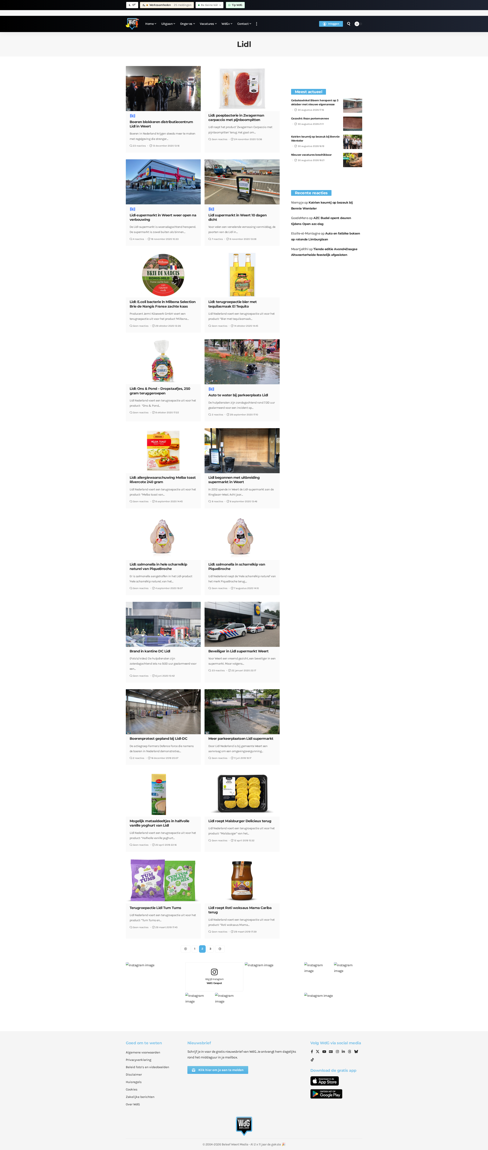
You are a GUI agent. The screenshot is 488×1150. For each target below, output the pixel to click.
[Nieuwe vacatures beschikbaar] (352, 160)
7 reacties (217, 239)
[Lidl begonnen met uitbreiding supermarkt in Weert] (242, 450)
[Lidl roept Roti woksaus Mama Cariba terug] (242, 880)
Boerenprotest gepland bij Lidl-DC (158, 739)
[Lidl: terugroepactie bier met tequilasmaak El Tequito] (242, 274)
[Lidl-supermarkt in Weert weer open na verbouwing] (163, 181)
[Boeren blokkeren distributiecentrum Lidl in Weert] (163, 88)
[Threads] (349, 1052)
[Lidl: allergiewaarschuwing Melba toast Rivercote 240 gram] (163, 450)
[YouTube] (324, 1052)
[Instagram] (337, 1052)
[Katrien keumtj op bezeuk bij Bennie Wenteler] (352, 142)
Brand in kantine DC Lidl (150, 651)
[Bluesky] (356, 1052)
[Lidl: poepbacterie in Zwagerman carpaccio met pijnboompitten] (242, 88)
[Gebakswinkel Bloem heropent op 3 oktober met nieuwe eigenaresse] (352, 105)
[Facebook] (312, 1052)
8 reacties (217, 501)
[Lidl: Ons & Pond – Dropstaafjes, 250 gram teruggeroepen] (163, 361)
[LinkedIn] (343, 1052)
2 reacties (217, 414)
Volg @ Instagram (214, 981)
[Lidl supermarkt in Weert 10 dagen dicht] (242, 181)
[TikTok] (312, 1060)
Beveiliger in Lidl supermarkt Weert (238, 651)
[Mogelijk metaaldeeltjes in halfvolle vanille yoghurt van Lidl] (163, 794)
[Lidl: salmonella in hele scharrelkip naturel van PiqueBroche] (163, 537)
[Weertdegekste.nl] (132, 24)
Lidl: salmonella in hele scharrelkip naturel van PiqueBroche (158, 566)
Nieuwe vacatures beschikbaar (311, 154)
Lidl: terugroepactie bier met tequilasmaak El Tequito (232, 304)
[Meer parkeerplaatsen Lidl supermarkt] (242, 711)
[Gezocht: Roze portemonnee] (352, 124)
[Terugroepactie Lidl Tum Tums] (163, 880)
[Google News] (330, 1052)
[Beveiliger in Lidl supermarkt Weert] (242, 624)
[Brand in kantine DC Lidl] (163, 624)
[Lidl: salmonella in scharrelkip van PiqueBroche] (242, 537)
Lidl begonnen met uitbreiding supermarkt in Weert (234, 479)
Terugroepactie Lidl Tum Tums (155, 908)
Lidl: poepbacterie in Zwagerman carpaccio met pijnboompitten (236, 117)
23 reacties (139, 145)
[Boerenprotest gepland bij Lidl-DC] (163, 711)
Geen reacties (219, 139)
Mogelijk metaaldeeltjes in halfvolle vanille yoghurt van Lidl (159, 823)
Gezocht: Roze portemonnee (310, 118)
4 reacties (138, 239)
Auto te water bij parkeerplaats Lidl (238, 395)
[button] (256, 24)
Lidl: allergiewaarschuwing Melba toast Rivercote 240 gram (163, 479)
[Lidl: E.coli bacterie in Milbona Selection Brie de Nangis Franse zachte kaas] (163, 274)
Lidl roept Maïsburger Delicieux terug (239, 821)
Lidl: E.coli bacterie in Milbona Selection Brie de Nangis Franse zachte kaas (163, 304)
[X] (317, 1052)
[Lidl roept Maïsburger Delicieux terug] (242, 794)
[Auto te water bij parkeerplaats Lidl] (242, 361)
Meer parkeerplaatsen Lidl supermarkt (240, 739)
